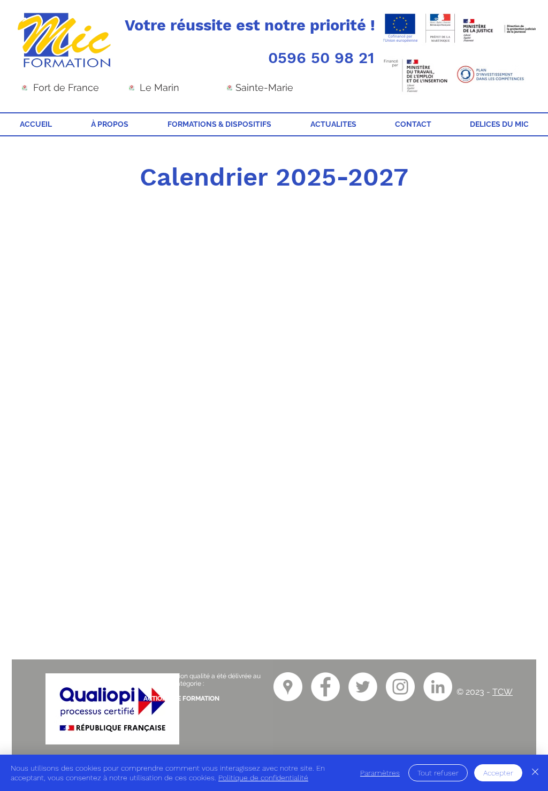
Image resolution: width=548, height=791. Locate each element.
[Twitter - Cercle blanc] (362, 686)
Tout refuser (438, 773)
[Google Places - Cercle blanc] (287, 686)
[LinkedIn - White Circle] (437, 686)
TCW (502, 692)
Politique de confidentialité (263, 777)
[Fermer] (535, 772)
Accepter (498, 773)
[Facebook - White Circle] (325, 686)
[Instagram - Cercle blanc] (400, 686)
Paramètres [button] (380, 773)
